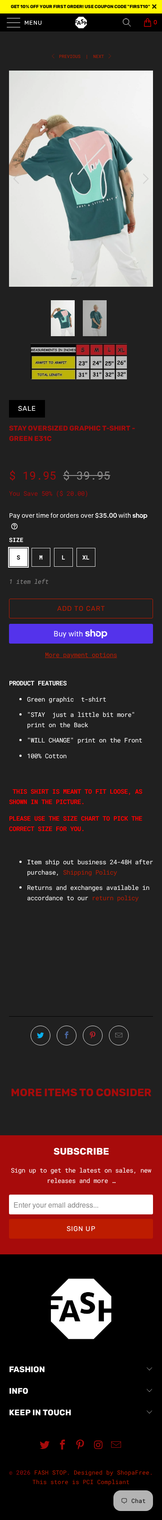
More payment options (81, 654)
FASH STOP (50, 1472)
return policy (115, 897)
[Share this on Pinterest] (93, 1035)
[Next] (144, 178)
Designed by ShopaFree (111, 1472)
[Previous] (18, 178)
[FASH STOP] (81, 22)
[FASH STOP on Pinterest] (80, 1445)
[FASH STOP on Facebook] (62, 1445)
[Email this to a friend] (119, 1035)
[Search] (130, 22)
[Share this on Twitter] (40, 1035)
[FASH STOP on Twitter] (45, 1445)
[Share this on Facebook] (66, 1035)
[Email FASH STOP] (116, 1445)
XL (86, 557)
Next (100, 56)
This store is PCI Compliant (81, 1482)
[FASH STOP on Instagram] (98, 1445)
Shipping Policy (90, 872)
